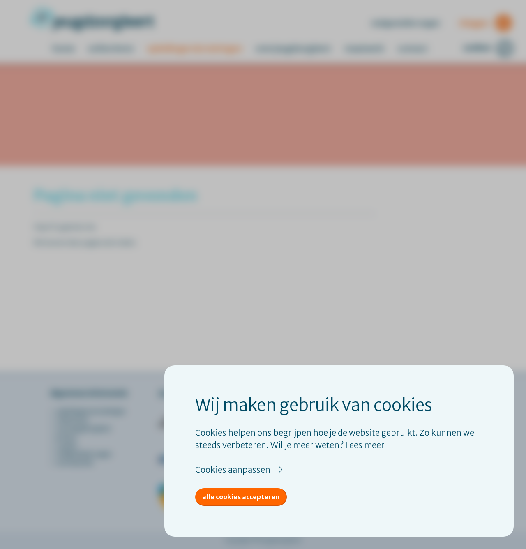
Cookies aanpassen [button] (232, 469)
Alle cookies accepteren (240, 497)
